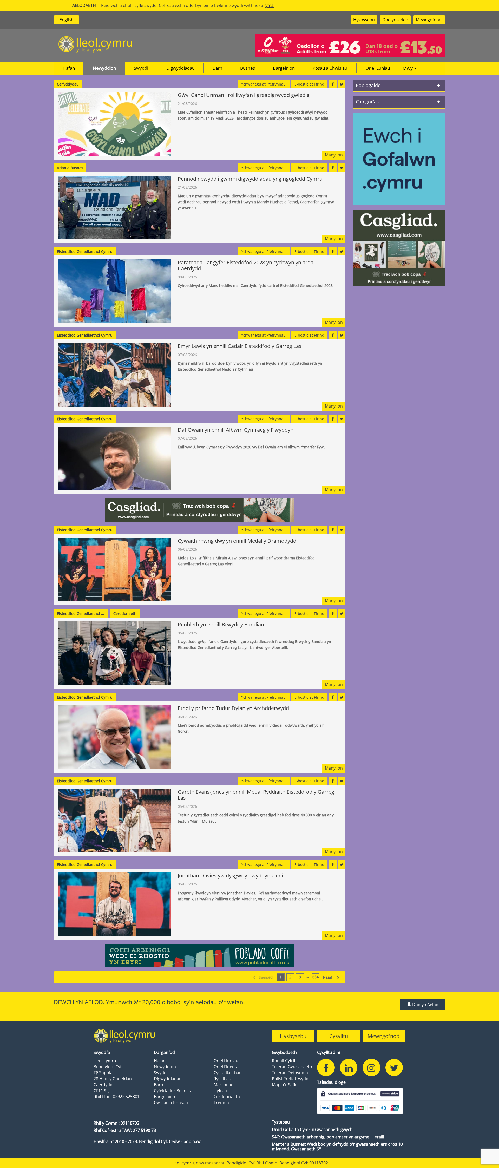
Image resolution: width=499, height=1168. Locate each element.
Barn (217, 68)
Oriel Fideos (225, 1066)
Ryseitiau (222, 1078)
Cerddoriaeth (124, 613)
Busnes (247, 68)
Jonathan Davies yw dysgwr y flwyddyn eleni (230, 875)
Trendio (221, 1102)
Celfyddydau (68, 84)
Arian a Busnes (70, 167)
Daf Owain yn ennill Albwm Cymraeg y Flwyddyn (235, 429)
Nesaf (331, 977)
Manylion (334, 155)
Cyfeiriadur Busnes (172, 1090)
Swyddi (141, 68)
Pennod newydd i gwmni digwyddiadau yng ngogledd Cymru (251, 178)
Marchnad (224, 1084)
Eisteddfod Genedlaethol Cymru (85, 251)
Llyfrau (220, 1090)
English (67, 20)
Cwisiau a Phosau (171, 1102)
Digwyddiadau (180, 68)
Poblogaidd (368, 85)
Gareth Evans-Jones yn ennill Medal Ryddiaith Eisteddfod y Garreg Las (256, 794)
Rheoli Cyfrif (283, 1061)
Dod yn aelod (395, 20)
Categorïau (367, 102)
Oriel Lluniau (226, 1061)
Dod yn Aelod (424, 1004)
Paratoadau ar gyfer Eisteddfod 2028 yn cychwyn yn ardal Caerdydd (246, 265)
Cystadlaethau (228, 1072)
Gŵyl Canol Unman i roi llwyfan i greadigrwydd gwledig (244, 95)
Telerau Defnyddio (290, 1072)
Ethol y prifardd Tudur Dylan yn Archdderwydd (233, 708)
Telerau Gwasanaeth (292, 1066)
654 (315, 976)
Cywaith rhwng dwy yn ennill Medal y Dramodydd (237, 540)
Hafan (69, 68)
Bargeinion (284, 68)
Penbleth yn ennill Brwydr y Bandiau (221, 624)
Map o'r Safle (284, 1084)
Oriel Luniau (377, 68)
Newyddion (104, 68)
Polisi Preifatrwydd (290, 1078)
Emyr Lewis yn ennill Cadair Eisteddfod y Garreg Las (239, 346)
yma (269, 5)
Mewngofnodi (429, 20)
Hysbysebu (364, 20)
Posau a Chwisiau (330, 68)
